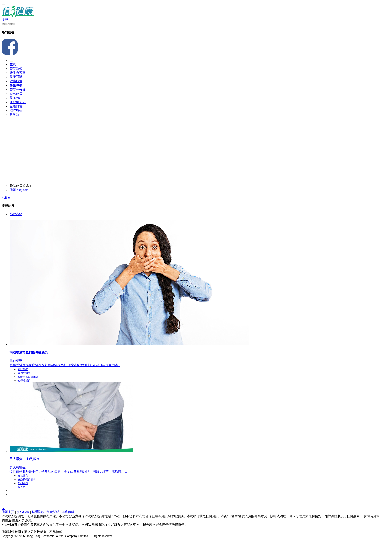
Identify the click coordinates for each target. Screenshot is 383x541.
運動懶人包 (18, 102)
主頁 (13, 64)
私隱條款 (38, 512)
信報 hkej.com (19, 190)
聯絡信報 (67, 512)
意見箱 (14, 114)
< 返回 (6, 197)
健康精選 (16, 81)
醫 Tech (15, 98)
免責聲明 (52, 512)
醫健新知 (16, 68)
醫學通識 (16, 77)
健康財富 (16, 106)
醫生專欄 (16, 85)
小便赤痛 (16, 214)
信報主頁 (8, 512)
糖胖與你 (16, 110)
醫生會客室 (18, 72)
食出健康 (16, 93)
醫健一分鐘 (18, 89)
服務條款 (23, 512)
